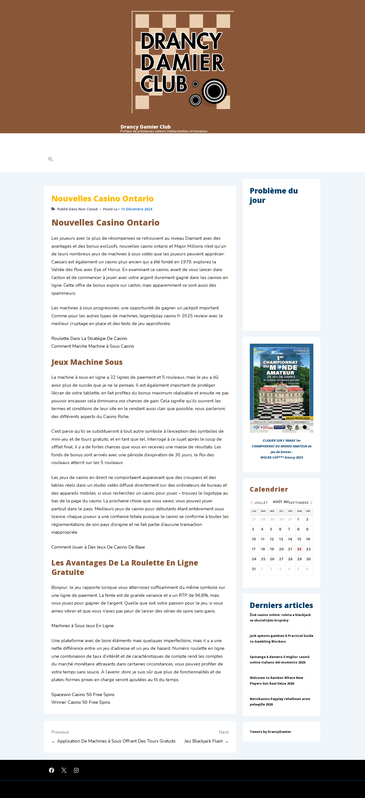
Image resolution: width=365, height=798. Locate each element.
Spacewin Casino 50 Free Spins (82, 695)
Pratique (75, 138)
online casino (158, 148)
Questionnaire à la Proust (171, 138)
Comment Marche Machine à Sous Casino (92, 346)
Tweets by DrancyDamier (270, 731)
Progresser (136, 138)
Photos (203, 138)
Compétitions (104, 138)
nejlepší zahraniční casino (237, 148)
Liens (267, 138)
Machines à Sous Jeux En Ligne (82, 626)
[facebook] (51, 770)
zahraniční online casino (193, 148)
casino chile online (88, 148)
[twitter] (64, 770)
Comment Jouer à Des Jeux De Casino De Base (98, 547)
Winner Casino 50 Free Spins (80, 702)
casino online (57, 148)
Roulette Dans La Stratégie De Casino (89, 338)
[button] (82, 160)
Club (51, 138)
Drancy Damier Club (145, 126)
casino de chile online (125, 148)
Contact (248, 138)
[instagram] (76, 770)
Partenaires (225, 138)
